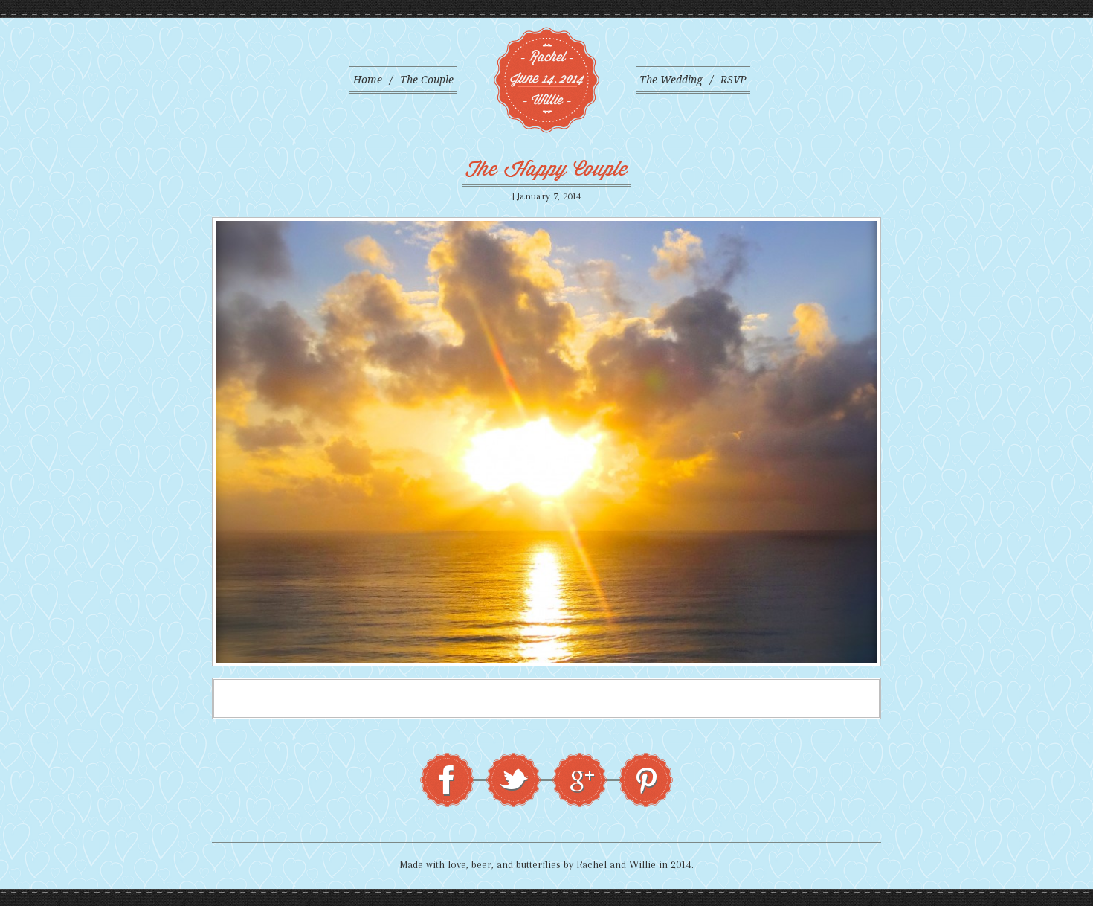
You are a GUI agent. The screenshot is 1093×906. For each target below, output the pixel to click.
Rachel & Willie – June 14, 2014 (546, 80)
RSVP (733, 80)
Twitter (513, 780)
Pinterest (646, 780)
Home (367, 80)
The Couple (427, 80)
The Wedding (671, 80)
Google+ (579, 780)
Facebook (447, 780)
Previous (195, 442)
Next (898, 442)
